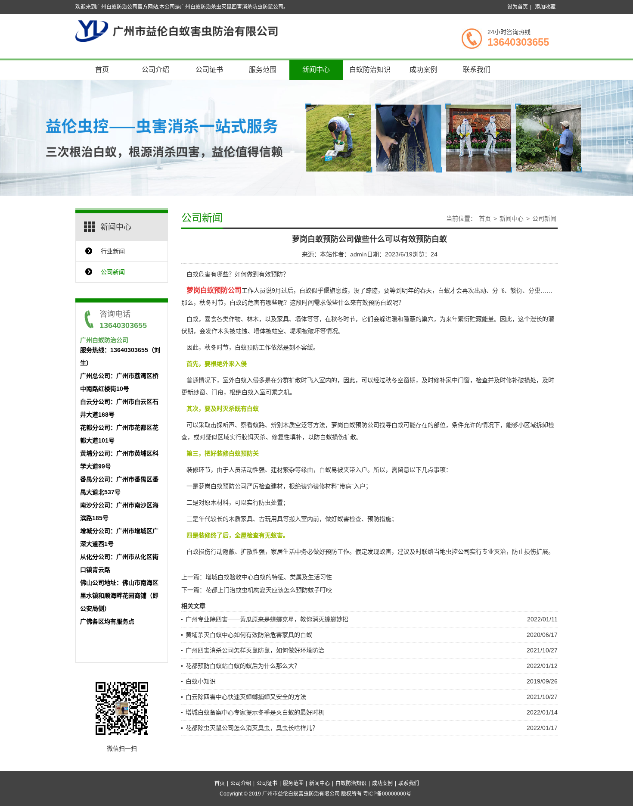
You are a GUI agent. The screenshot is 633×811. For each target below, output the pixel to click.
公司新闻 (113, 271)
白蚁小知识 (201, 681)
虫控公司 (458, 551)
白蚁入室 (254, 392)
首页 (102, 69)
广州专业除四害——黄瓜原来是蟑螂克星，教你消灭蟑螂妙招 (267, 619)
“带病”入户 (351, 486)
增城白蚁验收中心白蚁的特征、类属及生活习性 (268, 577)
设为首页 (517, 7)
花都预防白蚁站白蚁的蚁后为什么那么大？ (243, 665)
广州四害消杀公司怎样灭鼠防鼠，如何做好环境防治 (255, 650)
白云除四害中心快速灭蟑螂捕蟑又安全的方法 (246, 696)
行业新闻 (113, 251)
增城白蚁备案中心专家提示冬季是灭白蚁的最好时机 (255, 712)
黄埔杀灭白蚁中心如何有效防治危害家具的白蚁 (249, 634)
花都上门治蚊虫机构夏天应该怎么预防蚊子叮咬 (268, 589)
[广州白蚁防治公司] (176, 30)
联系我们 (476, 69)
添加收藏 (545, 7)
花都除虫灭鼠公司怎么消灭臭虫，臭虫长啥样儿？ (252, 727)
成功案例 (423, 69)
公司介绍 (155, 69)
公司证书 (209, 69)
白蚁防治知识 (370, 69)
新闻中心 (316, 69)
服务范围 (262, 69)
